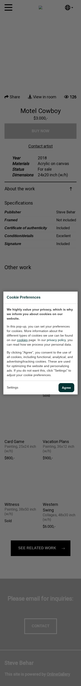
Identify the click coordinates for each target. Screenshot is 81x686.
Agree (66, 387)
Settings (12, 387)
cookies (22, 340)
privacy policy (56, 340)
